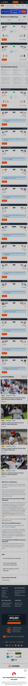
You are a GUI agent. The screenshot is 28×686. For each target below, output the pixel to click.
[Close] (25, 670)
